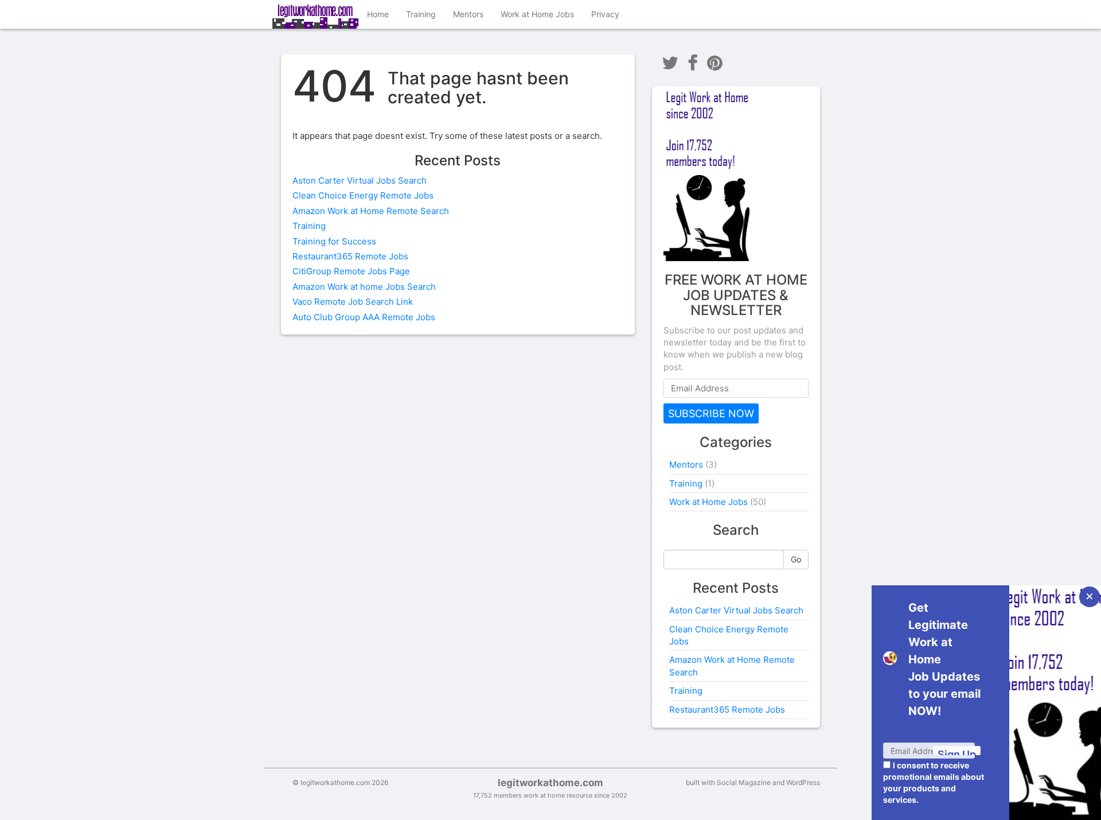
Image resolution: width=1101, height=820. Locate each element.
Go (796, 559)
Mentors (468, 14)
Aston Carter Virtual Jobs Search (359, 180)
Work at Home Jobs (537, 14)
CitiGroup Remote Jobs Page (351, 271)
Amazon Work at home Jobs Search (364, 286)
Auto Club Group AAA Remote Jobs (363, 317)
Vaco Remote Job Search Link (352, 301)
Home (378, 14)
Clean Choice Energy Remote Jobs (363, 195)
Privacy (605, 14)
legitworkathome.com (550, 782)
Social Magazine (744, 782)
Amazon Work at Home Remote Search (370, 210)
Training (421, 14)
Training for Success (334, 241)
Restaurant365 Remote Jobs (350, 256)
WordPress (803, 782)
